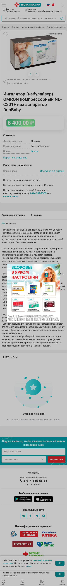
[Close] (56, 267)
